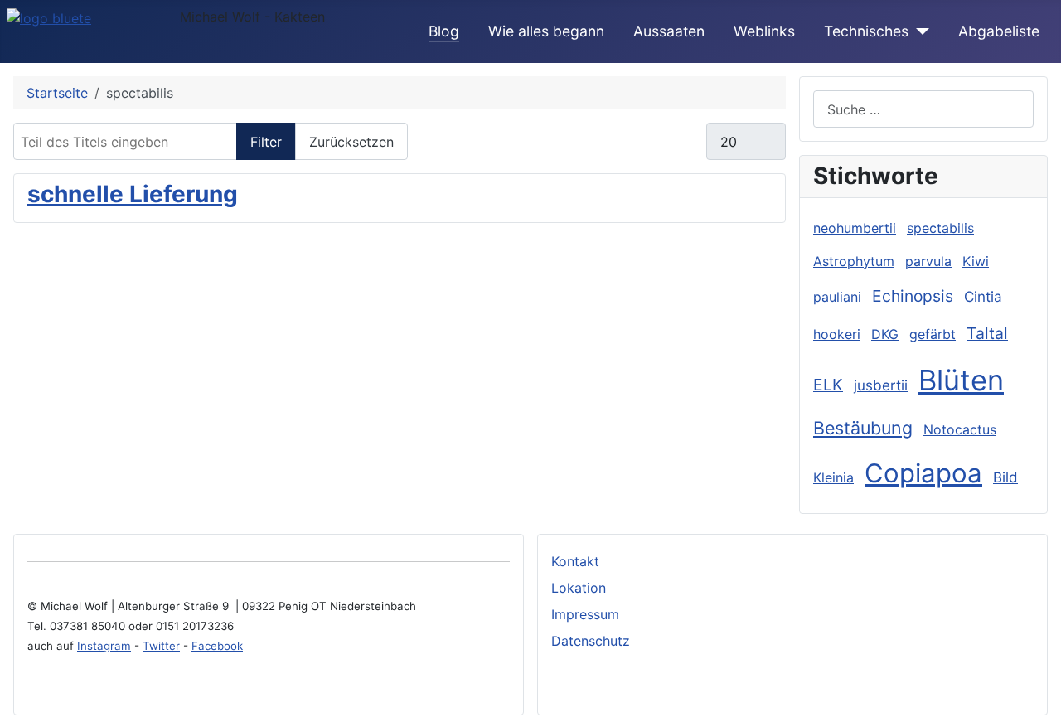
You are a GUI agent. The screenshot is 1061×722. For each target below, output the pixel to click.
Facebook (217, 645)
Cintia (983, 296)
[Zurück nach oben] (1040, 701)
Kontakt (575, 561)
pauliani (837, 296)
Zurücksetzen (351, 141)
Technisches (866, 31)
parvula (928, 261)
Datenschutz (590, 640)
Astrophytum (853, 261)
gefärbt (932, 334)
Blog (444, 31)
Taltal (987, 333)
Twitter (161, 645)
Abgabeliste (998, 31)
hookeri (836, 334)
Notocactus (959, 429)
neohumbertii (854, 228)
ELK (828, 385)
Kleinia (833, 477)
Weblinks (764, 31)
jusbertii (881, 385)
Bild (1005, 477)
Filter (266, 141)
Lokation (578, 587)
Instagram (104, 645)
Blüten (961, 380)
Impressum (585, 614)
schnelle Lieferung (132, 194)
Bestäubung (863, 428)
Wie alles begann (546, 31)
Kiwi (975, 261)
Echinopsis (912, 296)
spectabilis (940, 228)
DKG (885, 334)
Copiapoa (923, 473)
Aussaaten (669, 31)
